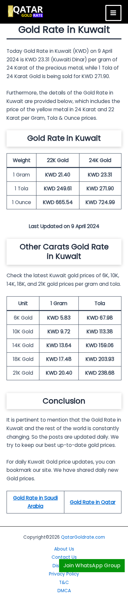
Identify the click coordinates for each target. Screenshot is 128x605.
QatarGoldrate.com (83, 537)
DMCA (64, 591)
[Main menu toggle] (113, 13)
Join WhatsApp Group (91, 565)
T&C (64, 582)
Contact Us (64, 557)
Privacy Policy (64, 574)
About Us (64, 549)
